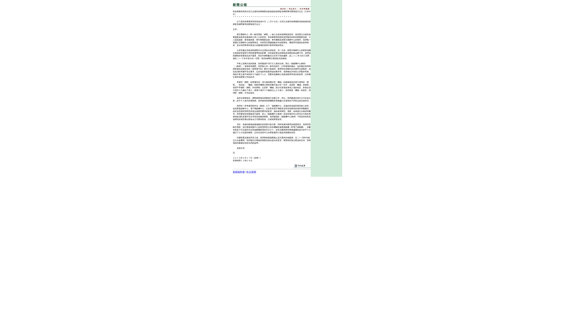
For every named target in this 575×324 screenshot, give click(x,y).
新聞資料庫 (239, 172)
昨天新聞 (251, 172)
